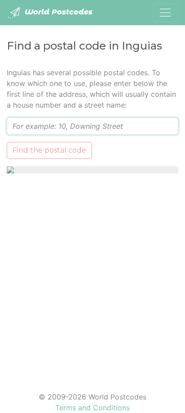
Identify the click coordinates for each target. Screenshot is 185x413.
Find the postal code (49, 150)
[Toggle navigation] (165, 13)
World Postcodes (57, 12)
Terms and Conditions (92, 407)
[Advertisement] (92, 277)
